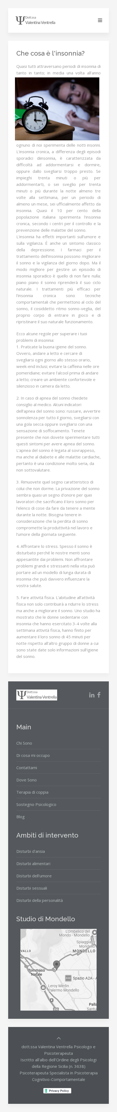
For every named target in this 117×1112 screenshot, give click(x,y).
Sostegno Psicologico (36, 804)
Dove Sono (26, 779)
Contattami (26, 767)
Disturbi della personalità (39, 900)
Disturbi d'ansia (30, 851)
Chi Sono (24, 743)
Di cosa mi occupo (33, 755)
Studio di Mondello (45, 919)
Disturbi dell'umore (34, 875)
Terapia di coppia (32, 792)
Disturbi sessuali (31, 888)
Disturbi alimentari (33, 863)
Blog (20, 816)
